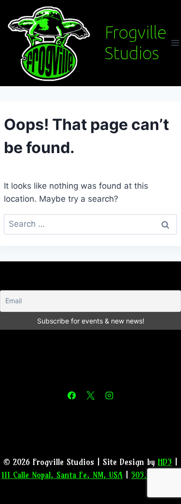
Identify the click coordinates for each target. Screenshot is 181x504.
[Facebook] (71, 396)
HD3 (165, 462)
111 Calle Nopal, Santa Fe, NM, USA (62, 475)
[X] (91, 396)
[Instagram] (109, 396)
